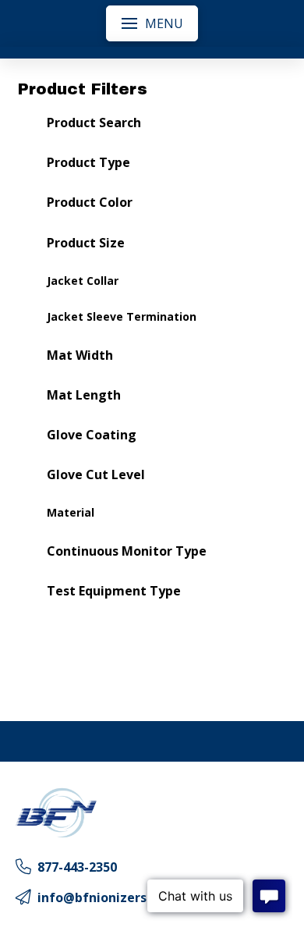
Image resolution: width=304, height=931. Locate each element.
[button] (152, 23)
